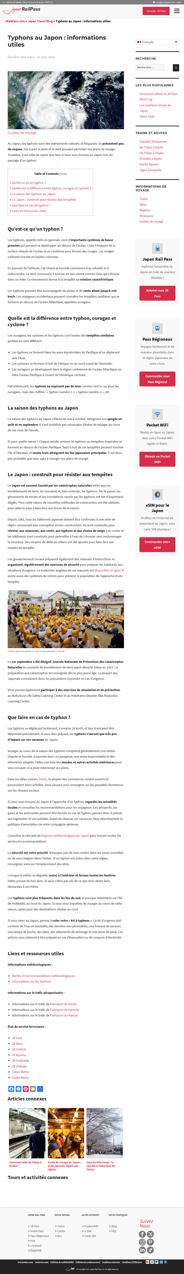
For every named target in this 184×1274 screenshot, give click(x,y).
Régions (145, 210)
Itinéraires (146, 216)
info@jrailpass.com (165, 2)
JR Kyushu (19, 1055)
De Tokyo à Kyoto (151, 147)
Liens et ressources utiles (28, 211)
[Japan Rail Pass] (21, 10)
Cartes (61, 1231)
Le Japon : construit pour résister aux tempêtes (43, 199)
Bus (59, 1236)
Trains (144, 199)
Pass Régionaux (39, 1236)
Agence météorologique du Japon (66, 836)
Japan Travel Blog (40, 21)
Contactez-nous (42, 1262)
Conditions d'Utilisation (132, 1262)
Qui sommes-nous (25, 1262)
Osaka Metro (20, 1077)
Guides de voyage (22, 133)
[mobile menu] (176, 10)
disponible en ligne (107, 570)
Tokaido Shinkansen (153, 141)
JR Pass (34, 1226)
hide (63, 174)
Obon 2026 (147, 116)
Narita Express (149, 164)
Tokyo (43, 779)
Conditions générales (111, 1262)
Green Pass (37, 1231)
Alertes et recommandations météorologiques (43, 976)
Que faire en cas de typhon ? (30, 205)
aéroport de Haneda (65, 1010)
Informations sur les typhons (31, 981)
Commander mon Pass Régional (157, 379)
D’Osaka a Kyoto (151, 159)
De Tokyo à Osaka (152, 153)
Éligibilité (36, 1250)
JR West (17, 1044)
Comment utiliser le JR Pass (158, 94)
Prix (32, 1240)
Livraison (36, 1245)
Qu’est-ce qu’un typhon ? (28, 183)
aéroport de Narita (64, 1004)
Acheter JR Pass (156, 11)
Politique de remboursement (88, 1262)
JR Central (19, 1049)
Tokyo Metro (20, 1072)
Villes (143, 204)
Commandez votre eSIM (157, 545)
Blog (114, 1226)
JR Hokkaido (20, 1060)
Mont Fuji (146, 99)
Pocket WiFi (91, 1226)
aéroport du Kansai (64, 1015)
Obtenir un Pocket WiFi (157, 459)
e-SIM (87, 1231)
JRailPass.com (15, 21)
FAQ (113, 1231)
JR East (17, 1038)
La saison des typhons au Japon (33, 194)
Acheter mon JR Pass (157, 293)
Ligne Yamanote (150, 170)
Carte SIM (90, 1236)
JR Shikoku (19, 1066)
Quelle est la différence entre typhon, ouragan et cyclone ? (50, 188)
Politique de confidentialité (62, 1262)
